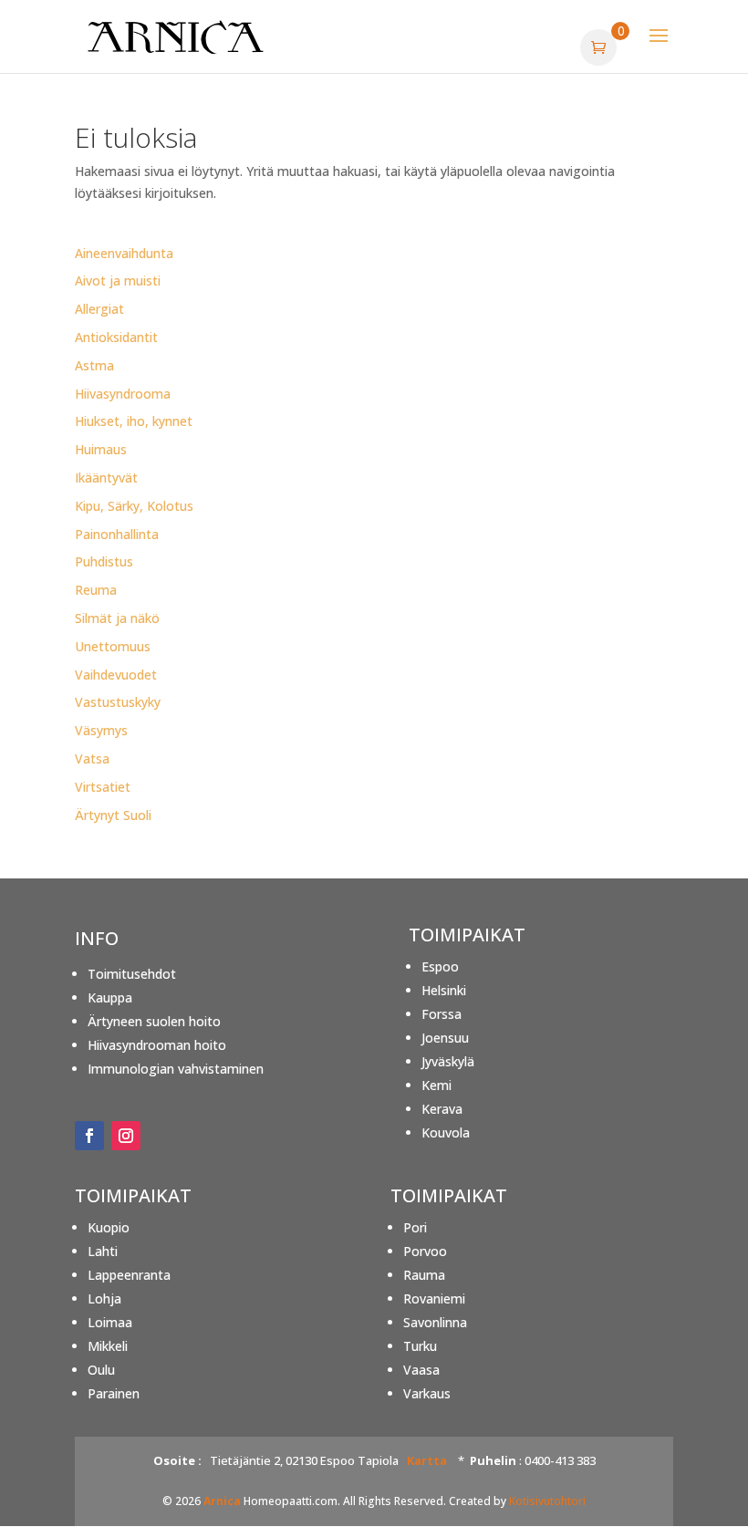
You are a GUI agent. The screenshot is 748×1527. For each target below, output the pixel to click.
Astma (94, 365)
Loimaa (110, 1322)
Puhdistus (104, 561)
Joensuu (445, 1037)
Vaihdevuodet (116, 674)
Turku (420, 1346)
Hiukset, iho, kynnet (133, 421)
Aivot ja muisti (118, 280)
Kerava (441, 1108)
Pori (415, 1227)
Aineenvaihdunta (124, 253)
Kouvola (445, 1132)
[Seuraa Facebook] (89, 1135)
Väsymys (101, 730)
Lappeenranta (129, 1274)
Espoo (440, 966)
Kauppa (110, 997)
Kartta (427, 1460)
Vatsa (92, 758)
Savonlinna (435, 1322)
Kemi (436, 1085)
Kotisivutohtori (547, 1501)
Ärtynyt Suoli (113, 815)
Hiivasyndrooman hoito (157, 1045)
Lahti (103, 1251)
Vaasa (421, 1369)
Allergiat (99, 308)
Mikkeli (108, 1346)
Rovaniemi (434, 1298)
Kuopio (109, 1227)
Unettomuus (113, 646)
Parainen (114, 1393)
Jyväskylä (447, 1061)
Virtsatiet (102, 786)
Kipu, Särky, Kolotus (134, 505)
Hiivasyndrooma (123, 393)
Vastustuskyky (118, 702)
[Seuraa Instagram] (125, 1135)
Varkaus (427, 1393)
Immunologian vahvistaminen (176, 1068)
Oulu (101, 1369)
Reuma (96, 589)
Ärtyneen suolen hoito (154, 1021)
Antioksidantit (116, 337)
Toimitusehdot (132, 973)
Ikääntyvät (106, 477)
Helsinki (443, 990)
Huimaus (101, 449)
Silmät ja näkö (117, 618)
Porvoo (425, 1251)
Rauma (424, 1274)
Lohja (104, 1298)
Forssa (441, 1014)
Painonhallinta (117, 534)
